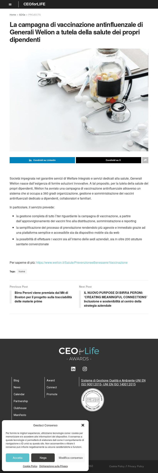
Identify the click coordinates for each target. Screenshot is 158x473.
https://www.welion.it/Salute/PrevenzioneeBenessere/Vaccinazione (82, 262)
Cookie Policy (30, 466)
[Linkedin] (73, 368)
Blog (16, 380)
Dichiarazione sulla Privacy (53, 466)
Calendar (19, 394)
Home (13, 14)
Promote (52, 394)
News (17, 387)
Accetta (17, 458)
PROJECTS (34, 14)
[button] (83, 425)
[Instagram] (84, 368)
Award (51, 380)
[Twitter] (79, 368)
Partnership (21, 401)
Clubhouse (20, 408)
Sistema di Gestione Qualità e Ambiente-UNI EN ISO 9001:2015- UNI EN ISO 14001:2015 (113, 382)
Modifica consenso (71, 458)
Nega (43, 458)
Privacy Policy (136, 466)
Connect (52, 387)
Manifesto (20, 415)
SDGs (22, 14)
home (22, 271)
